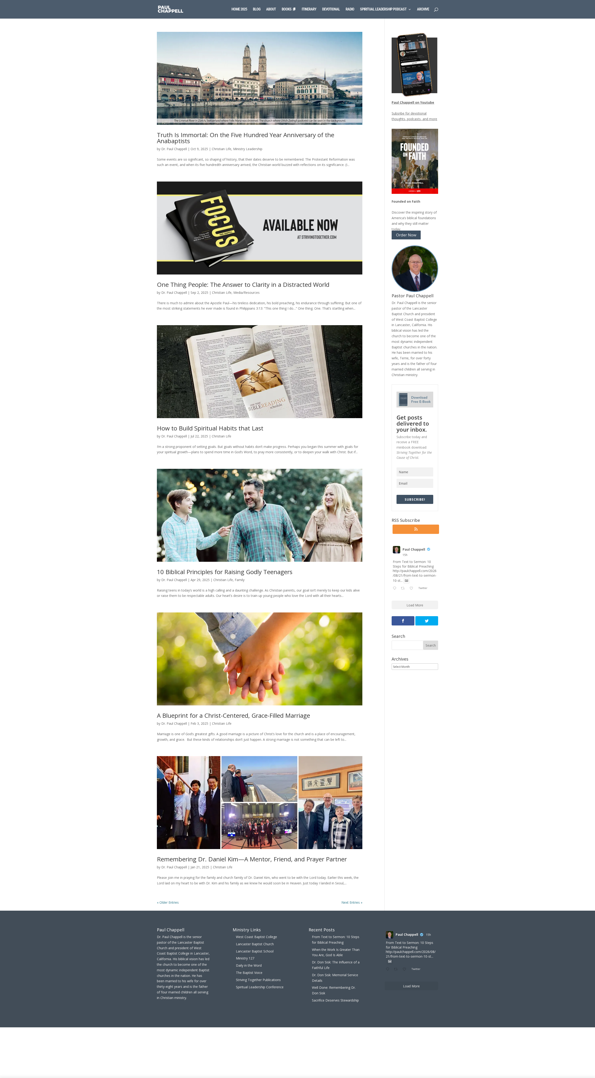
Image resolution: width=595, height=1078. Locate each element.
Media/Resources (246, 292)
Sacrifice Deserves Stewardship (335, 1000)
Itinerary (309, 9)
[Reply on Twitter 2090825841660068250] (396, 588)
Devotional (331, 9)
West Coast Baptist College (256, 937)
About (271, 9)
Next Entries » (351, 902)
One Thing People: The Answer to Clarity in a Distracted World (243, 284)
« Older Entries (168, 902)
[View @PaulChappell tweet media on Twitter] (406, 580)
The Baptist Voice (249, 972)
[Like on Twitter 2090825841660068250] (412, 588)
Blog (256, 9)
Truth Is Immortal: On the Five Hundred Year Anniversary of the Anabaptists (245, 138)
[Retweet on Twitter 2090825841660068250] (404, 588)
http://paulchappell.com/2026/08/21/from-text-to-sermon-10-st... (414, 575)
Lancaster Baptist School (255, 951)
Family (240, 580)
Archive (423, 9)
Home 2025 (239, 9)
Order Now (406, 235)
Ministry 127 (245, 958)
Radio (350, 9)
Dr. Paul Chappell (174, 149)
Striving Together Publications (258, 980)
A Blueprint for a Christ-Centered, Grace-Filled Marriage (233, 715)
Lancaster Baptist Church (255, 944)
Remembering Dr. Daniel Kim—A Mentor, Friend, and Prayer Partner (252, 859)
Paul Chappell (414, 549)
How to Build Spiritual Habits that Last (210, 428)
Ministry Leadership (247, 149)
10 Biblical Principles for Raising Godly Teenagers (224, 572)
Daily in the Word (249, 965)
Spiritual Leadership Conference (260, 987)
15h (405, 555)
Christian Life (221, 149)
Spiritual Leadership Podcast (383, 9)
